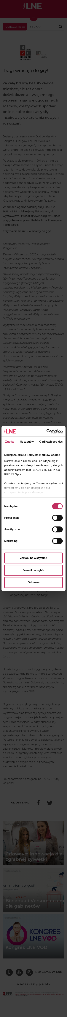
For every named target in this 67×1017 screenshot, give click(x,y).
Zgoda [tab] (9, 441)
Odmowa (33, 582)
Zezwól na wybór (34, 570)
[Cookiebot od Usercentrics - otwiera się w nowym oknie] (47, 431)
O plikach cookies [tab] (51, 441)
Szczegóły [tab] (27, 441)
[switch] (57, 518)
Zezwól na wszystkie (33, 557)
